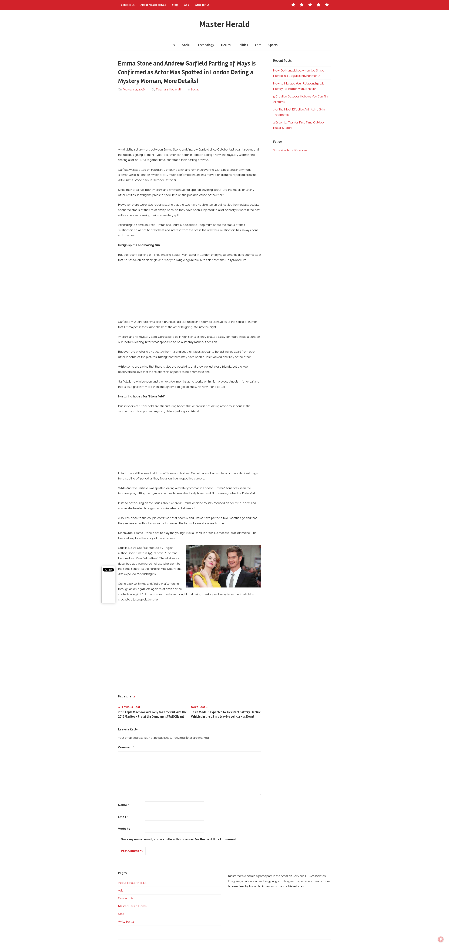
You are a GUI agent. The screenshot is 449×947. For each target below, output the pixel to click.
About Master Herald (153, 5)
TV (173, 45)
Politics (243, 45)
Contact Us (128, 5)
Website (124, 828)
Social (186, 45)
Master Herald (224, 24)
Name (123, 805)
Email (123, 817)
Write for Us (202, 5)
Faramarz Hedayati (168, 89)
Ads (186, 5)
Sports (273, 45)
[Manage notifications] (441, 939)
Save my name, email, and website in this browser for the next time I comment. (179, 839)
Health (226, 45)
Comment (126, 747)
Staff (175, 5)
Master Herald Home (132, 906)
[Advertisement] (189, 119)
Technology (206, 45)
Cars (258, 45)
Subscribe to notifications (290, 150)
